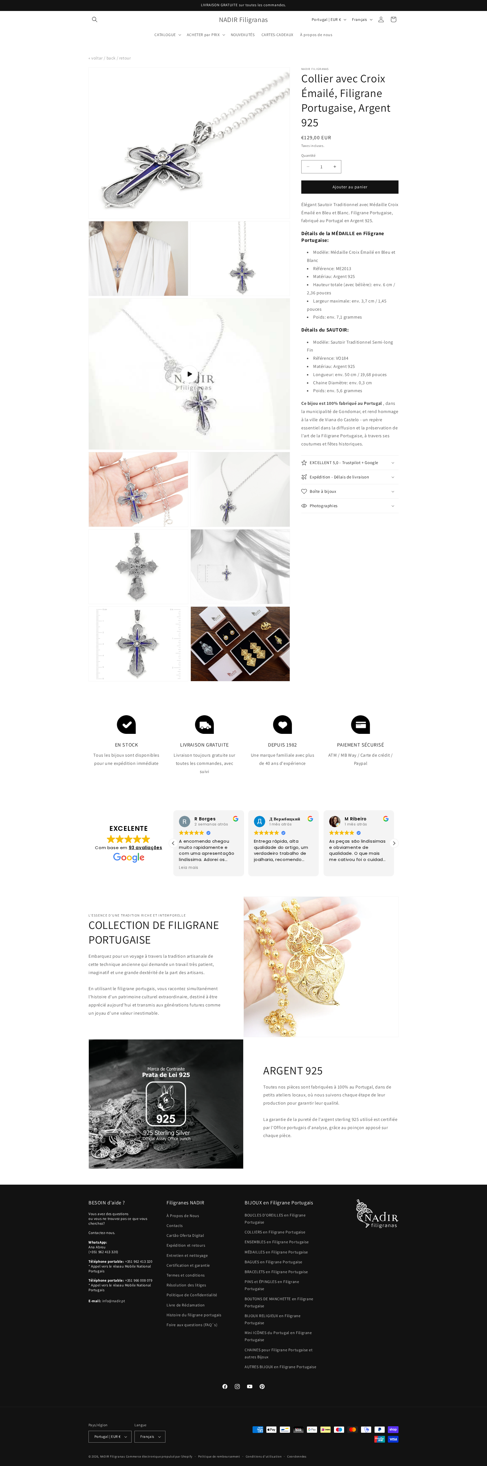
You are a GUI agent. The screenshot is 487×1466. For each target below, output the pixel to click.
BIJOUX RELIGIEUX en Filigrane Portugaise (272, 1319)
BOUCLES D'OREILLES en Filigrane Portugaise (275, 1219)
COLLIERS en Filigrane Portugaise (275, 1232)
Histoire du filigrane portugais (194, 1314)
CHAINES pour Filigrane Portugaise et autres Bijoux (279, 1353)
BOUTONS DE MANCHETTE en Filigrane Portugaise (279, 1302)
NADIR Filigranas (113, 1456)
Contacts (175, 1225)
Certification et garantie (188, 1265)
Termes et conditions (186, 1275)
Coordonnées (297, 1456)
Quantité (308, 155)
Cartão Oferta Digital (185, 1235)
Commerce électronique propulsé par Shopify (159, 1456)
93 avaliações (145, 848)
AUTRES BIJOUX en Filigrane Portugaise (280, 1366)
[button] (94, 19)
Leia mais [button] (188, 867)
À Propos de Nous (183, 1215)
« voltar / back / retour (109, 58)
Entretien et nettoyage (187, 1255)
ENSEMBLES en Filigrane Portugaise (277, 1241)
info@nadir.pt (113, 1301)
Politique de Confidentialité (192, 1294)
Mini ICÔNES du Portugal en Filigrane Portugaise (278, 1336)
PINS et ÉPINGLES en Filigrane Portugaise (272, 1285)
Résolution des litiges (186, 1285)
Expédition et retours (186, 1245)
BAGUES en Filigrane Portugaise (273, 1261)
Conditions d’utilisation (264, 1456)
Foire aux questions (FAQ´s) (192, 1324)
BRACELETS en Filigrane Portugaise (276, 1271)
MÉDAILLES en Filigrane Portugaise (276, 1252)
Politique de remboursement (219, 1456)
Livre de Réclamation (186, 1305)
